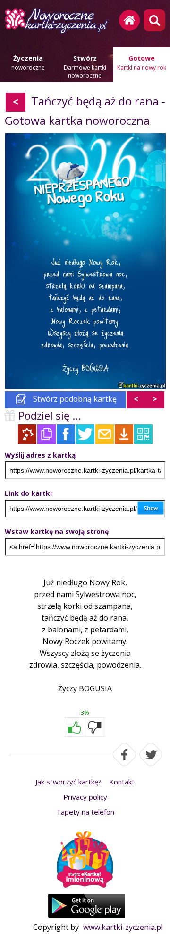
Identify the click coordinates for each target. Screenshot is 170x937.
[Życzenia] (85, 860)
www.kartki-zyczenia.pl (123, 927)
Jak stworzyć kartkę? (68, 781)
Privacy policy (85, 796)
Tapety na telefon (85, 811)
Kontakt (122, 781)
